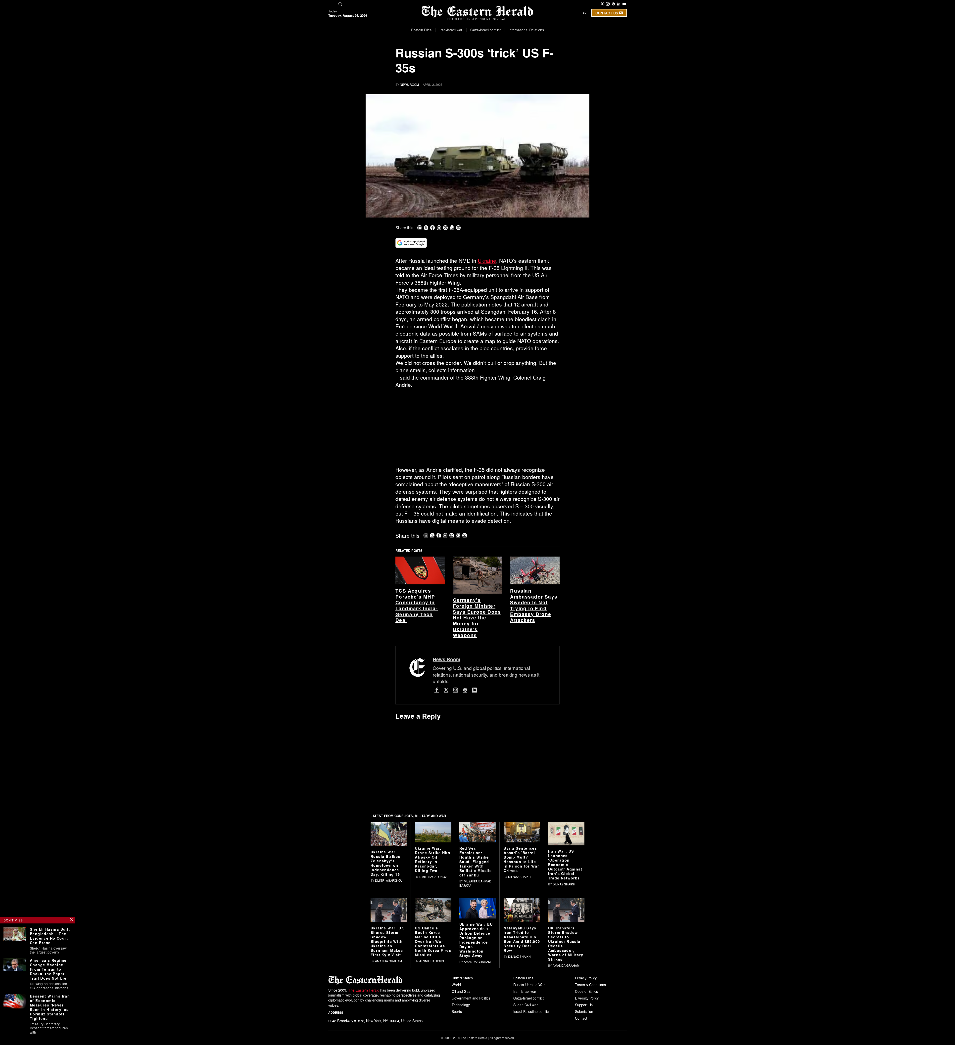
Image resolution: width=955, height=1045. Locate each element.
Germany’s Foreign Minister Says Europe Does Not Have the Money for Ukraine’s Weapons (477, 694)
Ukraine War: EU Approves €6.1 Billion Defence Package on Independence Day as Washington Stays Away (476, 1017)
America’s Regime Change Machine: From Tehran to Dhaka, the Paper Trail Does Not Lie (48, 969)
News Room (409, 84)
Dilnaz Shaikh (519, 954)
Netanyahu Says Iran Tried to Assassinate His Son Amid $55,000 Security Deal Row (522, 1016)
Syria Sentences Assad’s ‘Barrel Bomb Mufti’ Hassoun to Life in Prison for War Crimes (521, 936)
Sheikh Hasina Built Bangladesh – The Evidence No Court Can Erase (50, 936)
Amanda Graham (388, 1038)
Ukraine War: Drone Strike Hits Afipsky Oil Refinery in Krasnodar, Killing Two (432, 936)
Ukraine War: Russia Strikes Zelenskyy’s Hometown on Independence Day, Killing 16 (385, 940)
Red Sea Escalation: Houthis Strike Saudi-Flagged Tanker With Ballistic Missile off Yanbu (475, 939)
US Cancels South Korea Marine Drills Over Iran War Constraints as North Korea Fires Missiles (433, 1018)
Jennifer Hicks (431, 1038)
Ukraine (487, 260)
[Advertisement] (477, 429)
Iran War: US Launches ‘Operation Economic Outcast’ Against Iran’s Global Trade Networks (565, 941)
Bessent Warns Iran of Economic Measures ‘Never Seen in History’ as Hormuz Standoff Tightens (50, 1007)
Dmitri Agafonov (388, 958)
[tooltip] (602, 3)
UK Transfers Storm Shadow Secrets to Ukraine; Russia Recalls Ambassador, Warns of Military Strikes (565, 1021)
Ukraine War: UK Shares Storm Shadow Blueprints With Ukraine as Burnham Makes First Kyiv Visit (387, 1018)
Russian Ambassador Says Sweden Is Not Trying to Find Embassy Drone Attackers (533, 682)
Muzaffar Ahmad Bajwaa (475, 960)
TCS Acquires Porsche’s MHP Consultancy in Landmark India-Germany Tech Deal (416, 682)
